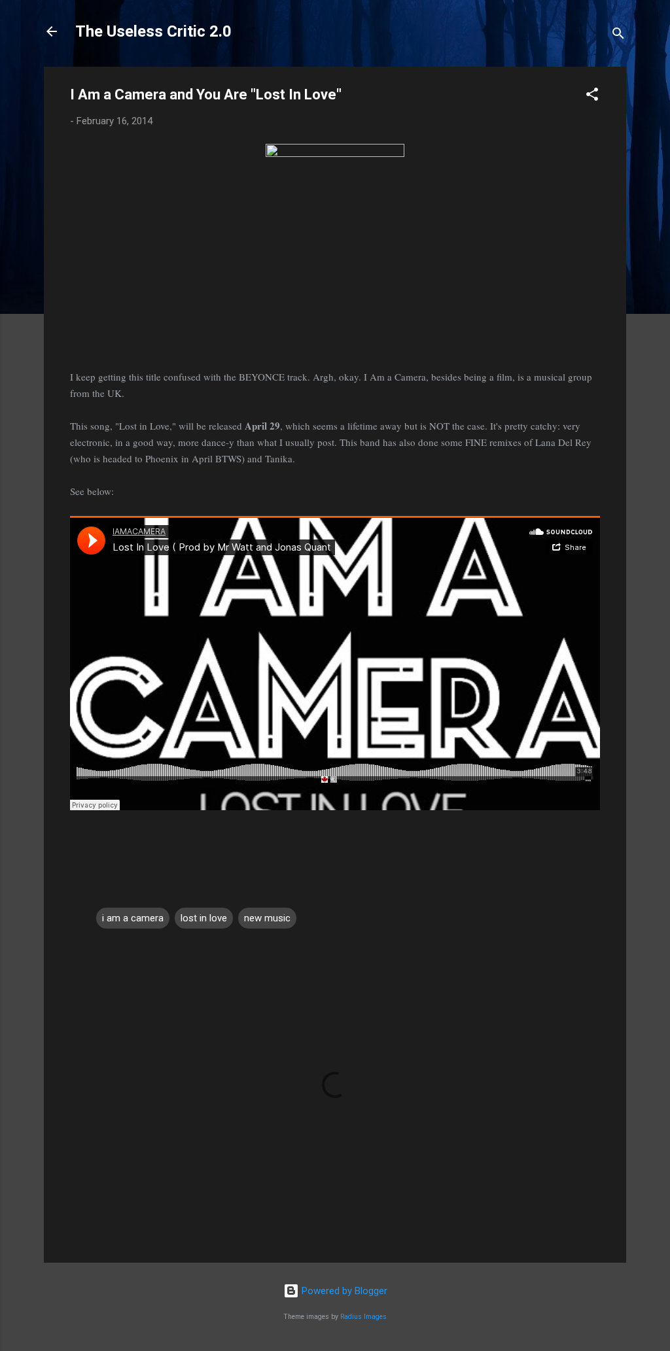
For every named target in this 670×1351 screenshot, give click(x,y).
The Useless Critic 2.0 (153, 31)
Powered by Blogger (343, 1291)
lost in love (204, 918)
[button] (592, 96)
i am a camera (133, 918)
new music (267, 918)
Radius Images (363, 1316)
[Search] (618, 36)
